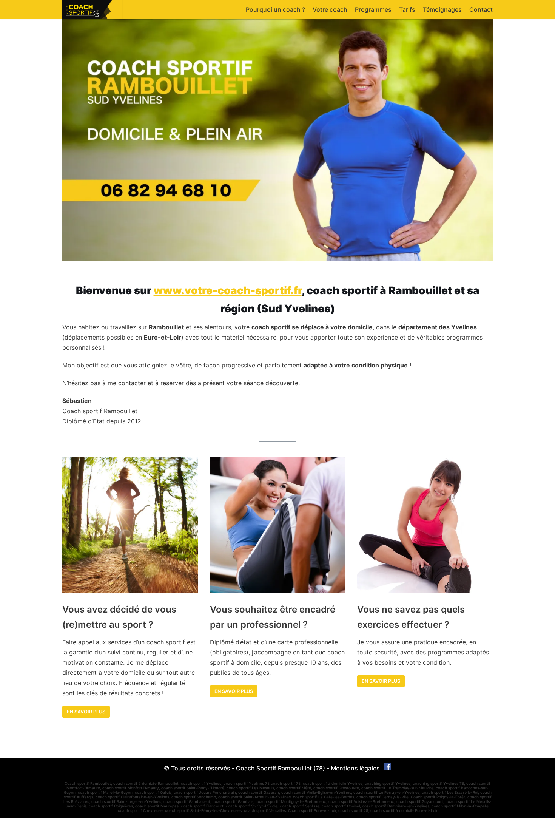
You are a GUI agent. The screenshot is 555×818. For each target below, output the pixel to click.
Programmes (373, 9)
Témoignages (442, 9)
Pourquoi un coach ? (275, 9)
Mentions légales (355, 768)
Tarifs (407, 9)
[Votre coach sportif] (92, 9)
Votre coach (330, 9)
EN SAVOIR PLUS (233, 691)
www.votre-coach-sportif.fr (228, 290)
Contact (481, 9)
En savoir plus (86, 712)
